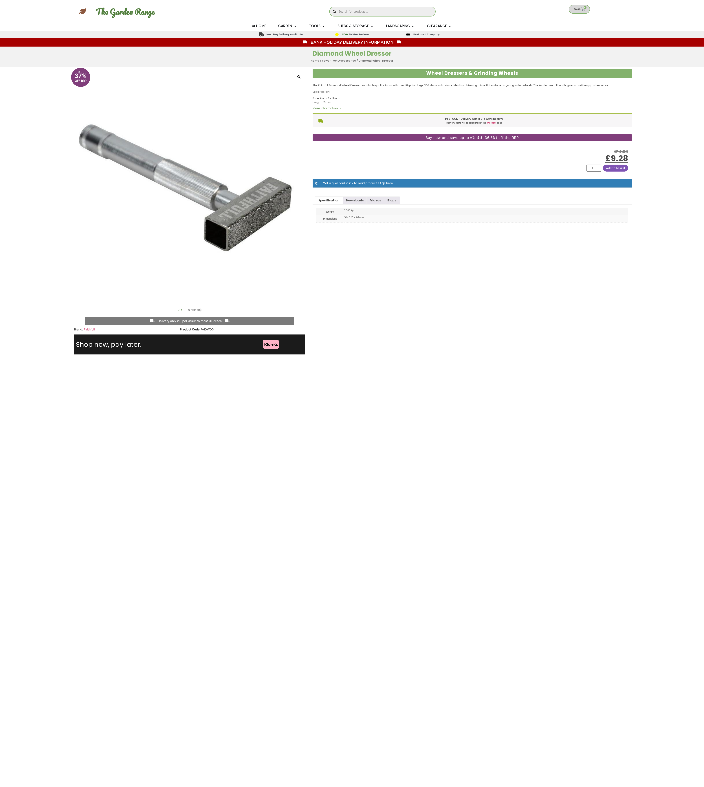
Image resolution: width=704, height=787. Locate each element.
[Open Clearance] (450, 26)
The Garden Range (125, 11)
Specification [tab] (328, 200)
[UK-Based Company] (408, 34)
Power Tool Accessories (339, 60)
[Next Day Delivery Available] (262, 34)
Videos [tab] (375, 200)
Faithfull (89, 329)
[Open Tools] (323, 26)
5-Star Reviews (355, 34)
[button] (299, 77)
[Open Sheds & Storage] (372, 26)
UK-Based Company (426, 34)
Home (315, 60)
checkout (491, 123)
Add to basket (615, 168)
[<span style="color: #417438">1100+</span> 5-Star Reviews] (337, 34)
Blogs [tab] (391, 200)
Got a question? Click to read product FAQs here (358, 183)
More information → (327, 108)
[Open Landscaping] (413, 26)
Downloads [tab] (355, 200)
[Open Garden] (295, 26)
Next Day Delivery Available (284, 34)
